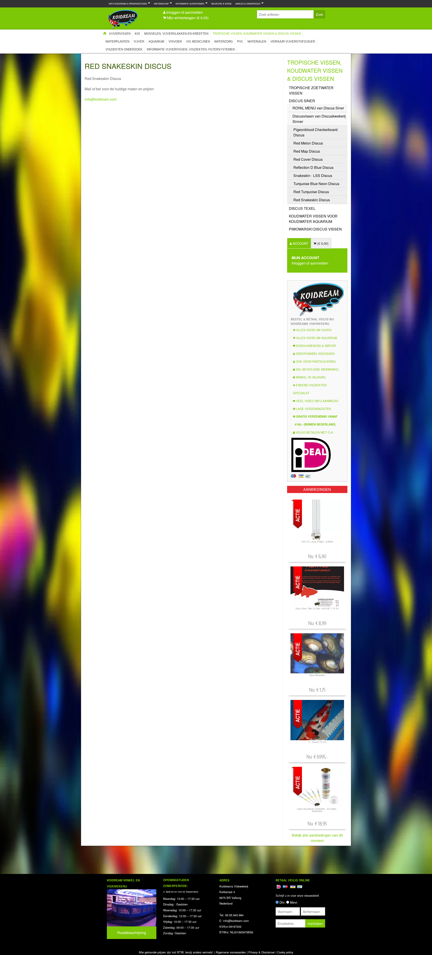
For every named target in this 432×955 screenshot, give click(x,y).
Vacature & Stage (221, 3)
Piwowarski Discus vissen (315, 229)
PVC (240, 41)
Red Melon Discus (308, 143)
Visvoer (175, 41)
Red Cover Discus (308, 159)
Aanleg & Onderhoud (247, 3)
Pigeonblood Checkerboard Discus (315, 132)
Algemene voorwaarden (231, 952)
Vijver (139, 41)
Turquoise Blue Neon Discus (316, 183)
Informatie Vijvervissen (189, 3)
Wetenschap (160, 3)
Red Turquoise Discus (311, 191)
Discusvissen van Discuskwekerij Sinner (319, 118)
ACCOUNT (300, 243)
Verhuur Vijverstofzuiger (292, 41)
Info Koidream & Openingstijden (127, 3)
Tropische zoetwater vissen (311, 90)
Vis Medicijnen (198, 41)
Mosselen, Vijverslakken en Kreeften (176, 33)
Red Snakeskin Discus (311, 199)
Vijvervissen (119, 33)
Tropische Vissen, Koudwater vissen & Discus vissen (257, 33)
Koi (137, 33)
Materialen (257, 41)
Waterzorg (223, 41)
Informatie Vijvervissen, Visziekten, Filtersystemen (191, 49)
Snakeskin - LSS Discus (312, 175)
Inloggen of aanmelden (184, 12)
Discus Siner (302, 100)
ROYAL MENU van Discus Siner (318, 108)
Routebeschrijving (131, 932)
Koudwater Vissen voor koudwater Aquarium (313, 218)
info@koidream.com (101, 99)
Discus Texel (302, 208)
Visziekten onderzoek (124, 49)
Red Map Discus (306, 151)
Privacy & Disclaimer (261, 952)
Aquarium (156, 41)
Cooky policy (285, 952)
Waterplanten (117, 41)
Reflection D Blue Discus (313, 167)
